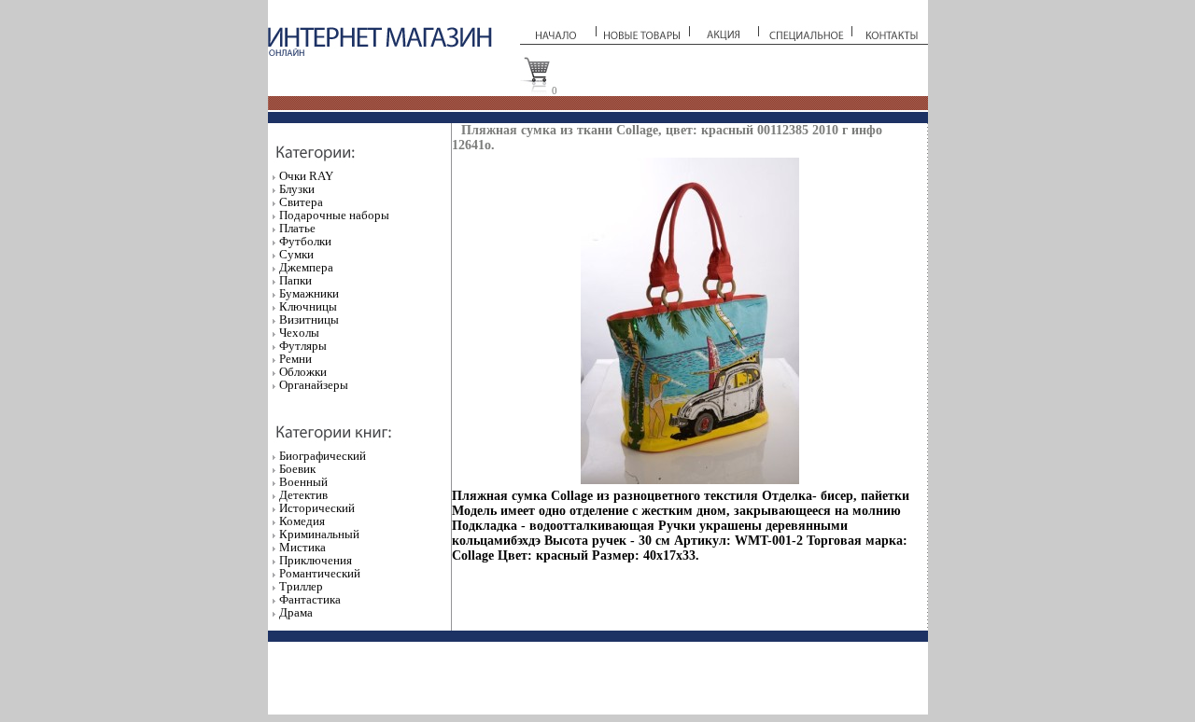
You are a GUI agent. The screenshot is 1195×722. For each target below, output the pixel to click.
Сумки (296, 254)
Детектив (303, 495)
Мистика (302, 547)
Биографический (322, 456)
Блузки (297, 189)
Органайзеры (313, 385)
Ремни (295, 359)
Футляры (303, 346)
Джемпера (306, 267)
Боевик (297, 469)
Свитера (301, 202)
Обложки (303, 372)
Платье (297, 228)
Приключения (315, 560)
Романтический (319, 573)
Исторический (317, 508)
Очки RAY (306, 176)
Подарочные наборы (334, 215)
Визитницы (309, 319)
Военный (303, 482)
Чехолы (299, 333)
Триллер (301, 586)
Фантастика (310, 599)
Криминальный (319, 534)
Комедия (302, 521)
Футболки (305, 241)
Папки (295, 280)
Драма (296, 612)
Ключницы (308, 306)
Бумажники (309, 293)
